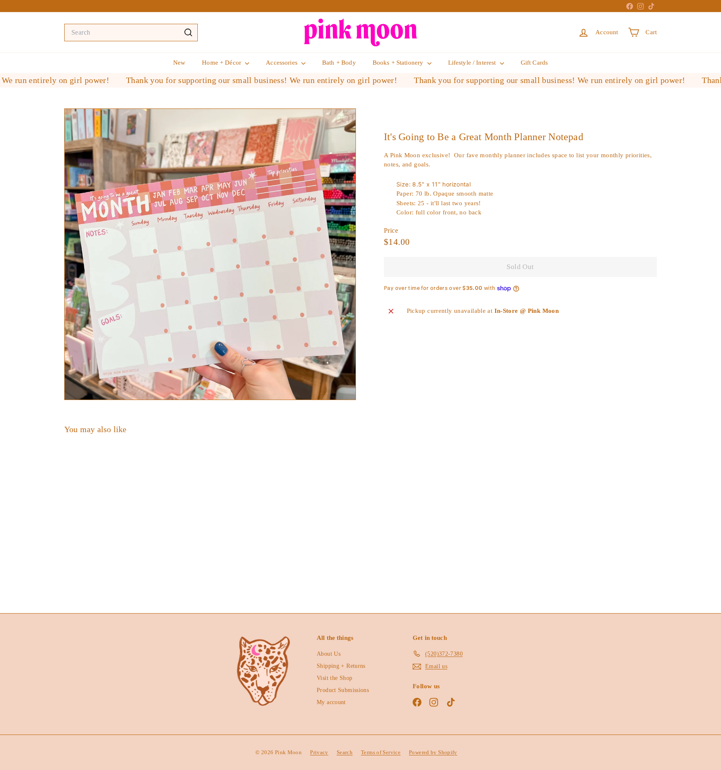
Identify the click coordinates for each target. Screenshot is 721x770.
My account (331, 702)
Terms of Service (381, 752)
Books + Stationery (399, 62)
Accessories (282, 62)
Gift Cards (534, 62)
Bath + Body (339, 62)
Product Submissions (343, 690)
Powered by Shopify (433, 752)
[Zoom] (210, 254)
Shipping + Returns (341, 666)
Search (345, 752)
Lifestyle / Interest (473, 62)
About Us (328, 654)
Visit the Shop (334, 678)
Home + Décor (222, 62)
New (179, 62)
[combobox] (131, 32)
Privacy (319, 752)
